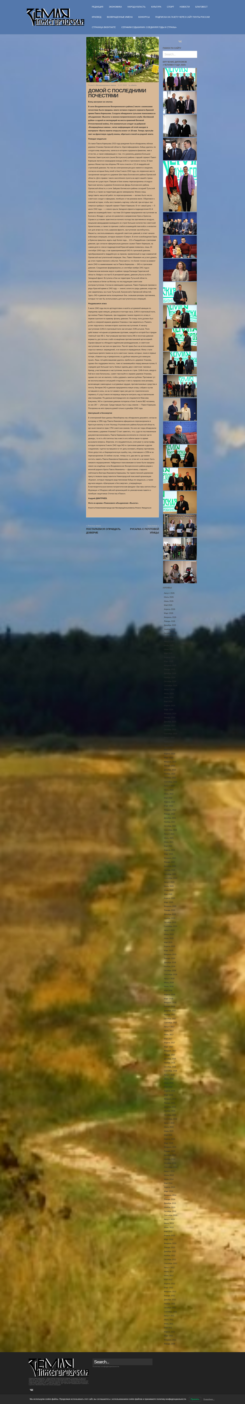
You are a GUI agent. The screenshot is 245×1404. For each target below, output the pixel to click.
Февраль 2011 (170, 1340)
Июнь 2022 (168, 794)
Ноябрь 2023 (169, 725)
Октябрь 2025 (170, 633)
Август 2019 (169, 930)
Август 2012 (169, 1267)
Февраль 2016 (170, 1099)
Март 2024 (168, 709)
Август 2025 (169, 641)
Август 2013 (169, 1219)
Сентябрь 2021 (170, 830)
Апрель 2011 (169, 1332)
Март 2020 (168, 902)
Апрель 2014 (169, 1187)
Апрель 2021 (169, 850)
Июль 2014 (169, 1175)
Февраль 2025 (170, 665)
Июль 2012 (169, 1271)
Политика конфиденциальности (106, 1366)
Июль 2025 (169, 645)
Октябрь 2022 (170, 778)
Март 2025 (168, 661)
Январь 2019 (169, 958)
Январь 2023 (169, 766)
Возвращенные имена (120, 17)
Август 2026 (169, 593)
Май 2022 (168, 798)
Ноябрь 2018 (169, 966)
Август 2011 (169, 1316)
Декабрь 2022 (170, 770)
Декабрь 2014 (170, 1155)
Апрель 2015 (169, 1139)
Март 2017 (168, 1047)
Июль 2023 (169, 742)
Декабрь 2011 (170, 1299)
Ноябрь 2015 (169, 1111)
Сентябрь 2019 (170, 926)
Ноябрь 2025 (169, 629)
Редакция (97, 7)
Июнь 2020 (168, 890)
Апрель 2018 (169, 994)
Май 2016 (168, 1087)
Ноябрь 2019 (169, 918)
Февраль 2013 (170, 1243)
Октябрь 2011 (170, 1308)
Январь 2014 (169, 1199)
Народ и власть (136, 7)
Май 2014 (168, 1183)
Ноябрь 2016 (169, 1063)
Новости (185, 7)
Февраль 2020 (170, 906)
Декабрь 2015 (170, 1107)
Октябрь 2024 (170, 681)
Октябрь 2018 (170, 970)
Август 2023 (169, 737)
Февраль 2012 (170, 1291)
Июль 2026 (169, 597)
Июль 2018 (169, 982)
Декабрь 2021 (170, 818)
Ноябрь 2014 (169, 1159)
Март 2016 (168, 1095)
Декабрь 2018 (170, 962)
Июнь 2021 (168, 842)
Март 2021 (168, 854)
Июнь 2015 (168, 1131)
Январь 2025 (169, 669)
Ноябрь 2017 (169, 1014)
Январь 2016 (169, 1103)
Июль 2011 (168, 1320)
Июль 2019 (169, 934)
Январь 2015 (169, 1151)
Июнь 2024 (168, 697)
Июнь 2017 (168, 1035)
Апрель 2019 (169, 946)
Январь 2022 (169, 814)
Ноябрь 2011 (169, 1304)
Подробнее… (209, 1399)
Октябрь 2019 (170, 922)
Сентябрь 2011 (170, 1312)
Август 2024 (169, 689)
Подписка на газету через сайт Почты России (182, 17)
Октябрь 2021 (170, 826)
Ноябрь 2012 (169, 1255)
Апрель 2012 (169, 1284)
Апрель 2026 (169, 609)
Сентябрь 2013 (170, 1215)
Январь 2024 (169, 717)
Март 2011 (168, 1336)
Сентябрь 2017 (170, 1023)
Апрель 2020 (169, 898)
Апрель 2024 (169, 705)
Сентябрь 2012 (170, 1263)
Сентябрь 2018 (170, 974)
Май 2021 (168, 846)
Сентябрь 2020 (170, 878)
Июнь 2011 (168, 1324)
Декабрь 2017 (170, 1011)
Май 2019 (168, 942)
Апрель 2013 (169, 1235)
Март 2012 (168, 1287)
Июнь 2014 (168, 1179)
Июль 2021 (169, 838)
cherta (134, 85)
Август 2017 (169, 1027)
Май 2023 (168, 750)
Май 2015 (168, 1135)
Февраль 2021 (170, 858)
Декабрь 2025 (170, 625)
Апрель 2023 (169, 754)
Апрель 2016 (169, 1091)
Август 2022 (169, 786)
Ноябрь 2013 (169, 1207)
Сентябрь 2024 (170, 685)
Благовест (201, 7)
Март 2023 (168, 758)
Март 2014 (168, 1191)
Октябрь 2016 (170, 1067)
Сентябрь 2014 (170, 1167)
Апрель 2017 (169, 1043)
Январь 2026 (169, 621)
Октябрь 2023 (170, 729)
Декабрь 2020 (170, 866)
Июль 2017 (169, 1031)
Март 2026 (168, 613)
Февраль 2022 (170, 810)
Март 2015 (168, 1143)
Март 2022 (168, 806)
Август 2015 (169, 1123)
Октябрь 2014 (170, 1163)
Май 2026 (168, 605)
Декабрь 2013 (170, 1203)
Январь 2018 (169, 1006)
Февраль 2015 (170, 1147)
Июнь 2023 (168, 746)
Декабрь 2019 (170, 914)
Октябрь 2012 (170, 1259)
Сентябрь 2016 (170, 1071)
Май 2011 (168, 1328)
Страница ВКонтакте (104, 27)
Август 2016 (169, 1075)
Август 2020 (169, 882)
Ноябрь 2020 (169, 870)
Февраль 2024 (170, 713)
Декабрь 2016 (170, 1059)
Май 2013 (168, 1231)
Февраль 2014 (170, 1195)
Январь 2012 (169, 1296)
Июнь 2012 (168, 1275)
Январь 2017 (169, 1055)
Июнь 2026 (168, 601)
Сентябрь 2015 (170, 1119)
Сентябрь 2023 (170, 734)
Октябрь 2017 (170, 1019)
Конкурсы (144, 17)
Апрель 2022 (169, 802)
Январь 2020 (169, 910)
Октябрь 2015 (170, 1115)
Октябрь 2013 (170, 1211)
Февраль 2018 (170, 1002)
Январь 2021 (169, 862)
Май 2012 (168, 1279)
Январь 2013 (169, 1247)
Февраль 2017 (170, 1051)
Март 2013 (168, 1239)
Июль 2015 (169, 1127)
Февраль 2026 (170, 617)
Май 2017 (168, 1039)
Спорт (170, 7)
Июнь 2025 (168, 649)
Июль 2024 (169, 693)
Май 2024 (168, 701)
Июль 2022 (169, 790)
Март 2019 (168, 950)
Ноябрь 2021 (169, 822)
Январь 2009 (169, 1344)
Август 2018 (169, 978)
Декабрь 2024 (170, 673)
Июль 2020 (169, 886)
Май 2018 (168, 990)
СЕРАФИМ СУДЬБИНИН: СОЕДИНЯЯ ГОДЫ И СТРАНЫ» (149, 27)
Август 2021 (169, 834)
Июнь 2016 (168, 1083)
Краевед (96, 17)
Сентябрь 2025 (170, 637)
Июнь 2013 (168, 1227)
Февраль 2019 (170, 954)
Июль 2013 (169, 1223)
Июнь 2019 (168, 938)
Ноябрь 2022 (169, 774)
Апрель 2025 (169, 657)
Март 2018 (168, 998)
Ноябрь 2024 (169, 677)
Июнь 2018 (168, 986)
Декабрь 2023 (170, 722)
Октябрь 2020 (170, 874)
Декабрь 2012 (170, 1251)
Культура (156, 7)
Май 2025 (168, 653)
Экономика (115, 7)
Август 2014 (169, 1171)
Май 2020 (168, 894)
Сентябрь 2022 (170, 782)
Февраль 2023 (170, 762)
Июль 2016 (169, 1079)
